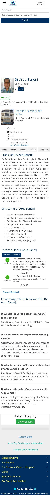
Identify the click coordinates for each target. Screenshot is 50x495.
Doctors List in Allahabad (25, 449)
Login (40, 4)
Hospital (13, 150)
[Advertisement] (25, 50)
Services (22, 150)
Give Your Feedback (11, 254)
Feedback (32, 150)
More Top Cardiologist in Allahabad (25, 443)
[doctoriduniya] (12, 5)
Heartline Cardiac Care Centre (28, 112)
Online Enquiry (25, 421)
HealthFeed (43, 150)
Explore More (25, 436)
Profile (4, 150)
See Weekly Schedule (19, 145)
